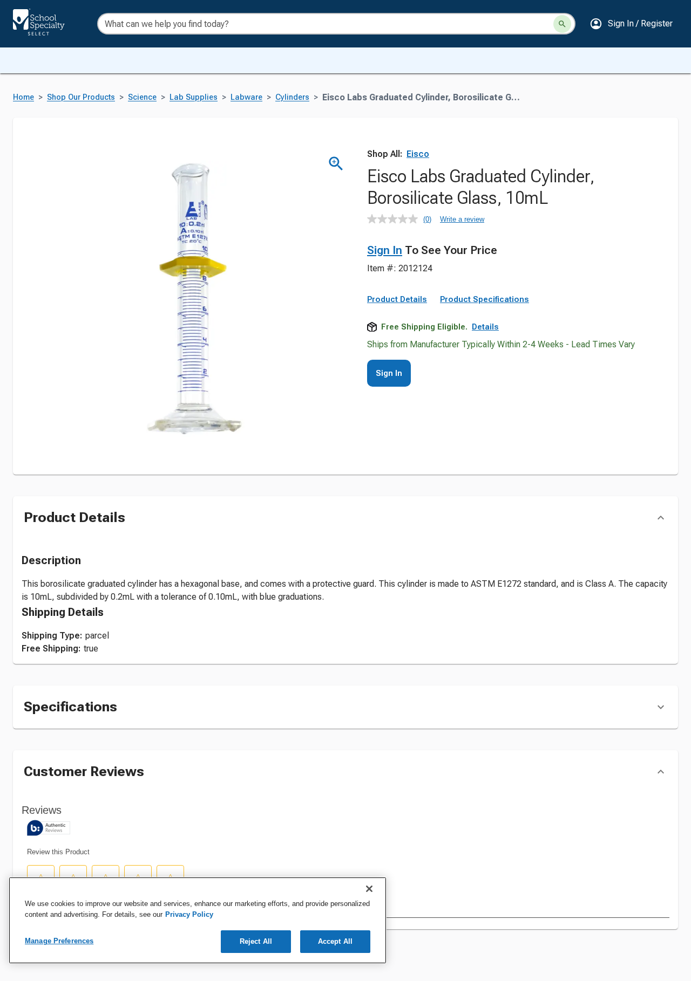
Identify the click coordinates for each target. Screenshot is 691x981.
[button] (631, 23)
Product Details (397, 299)
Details (485, 327)
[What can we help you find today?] (562, 24)
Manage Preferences (59, 941)
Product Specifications (484, 299)
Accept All (335, 941)
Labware (246, 97)
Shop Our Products (81, 97)
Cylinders (292, 97)
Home (23, 97)
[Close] (369, 889)
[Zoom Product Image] (336, 164)
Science (142, 97)
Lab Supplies (194, 97)
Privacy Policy (189, 914)
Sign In (384, 250)
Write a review (462, 219)
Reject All (256, 941)
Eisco (418, 154)
